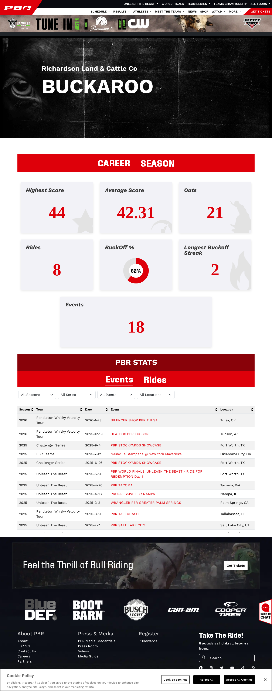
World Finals (173, 4)
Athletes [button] (141, 11)
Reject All (206, 679)
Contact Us (26, 651)
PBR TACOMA (122, 485)
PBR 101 (23, 646)
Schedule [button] (99, 11)
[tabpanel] (136, 268)
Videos (83, 651)
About (22, 641)
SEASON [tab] (157, 162)
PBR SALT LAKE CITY (128, 525)
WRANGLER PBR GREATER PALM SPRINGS (146, 503)
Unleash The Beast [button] (140, 4)
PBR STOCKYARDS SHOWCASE (136, 445)
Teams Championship (230, 4)
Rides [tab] (155, 378)
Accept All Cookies (239, 679)
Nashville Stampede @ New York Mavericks (146, 454)
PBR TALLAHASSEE (127, 514)
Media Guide (88, 656)
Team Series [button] (197, 4)
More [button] (233, 11)
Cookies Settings (175, 679)
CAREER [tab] (114, 162)
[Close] (265, 679)
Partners (24, 661)
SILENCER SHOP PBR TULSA (134, 420)
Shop (204, 11)
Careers (23, 656)
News (192, 11)
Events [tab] (119, 378)
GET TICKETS (260, 11)
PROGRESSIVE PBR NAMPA (133, 494)
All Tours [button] (259, 4)
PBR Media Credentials (96, 641)
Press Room (88, 646)
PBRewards (148, 641)
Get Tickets (236, 566)
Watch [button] (217, 11)
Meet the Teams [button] (168, 11)
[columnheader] (26, 409)
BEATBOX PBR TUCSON (130, 434)
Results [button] (120, 11)
